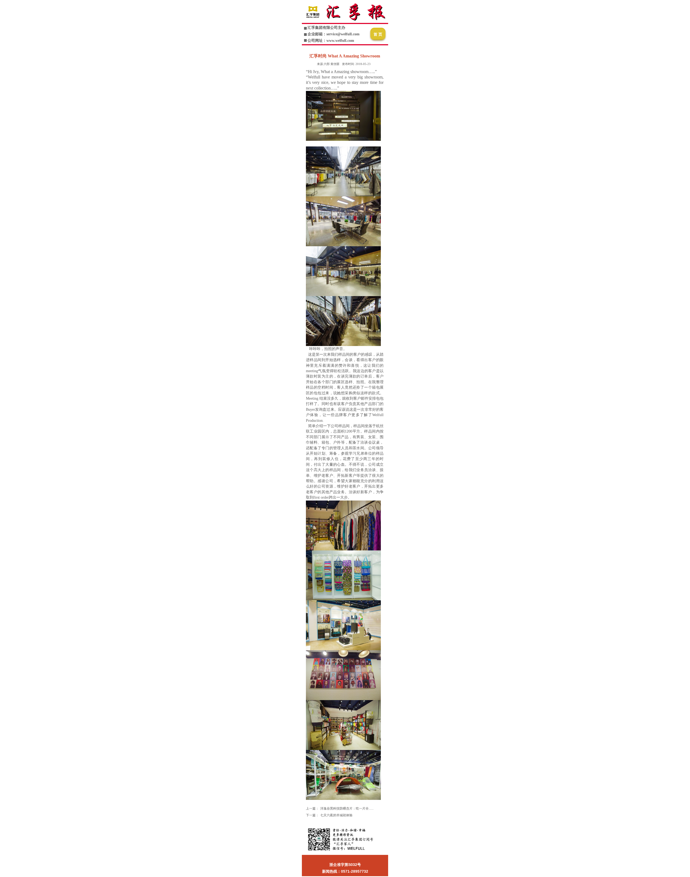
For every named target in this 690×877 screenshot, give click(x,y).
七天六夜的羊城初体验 (336, 815)
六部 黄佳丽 (328, 64)
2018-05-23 (356, 64)
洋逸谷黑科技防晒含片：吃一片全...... (347, 808)
